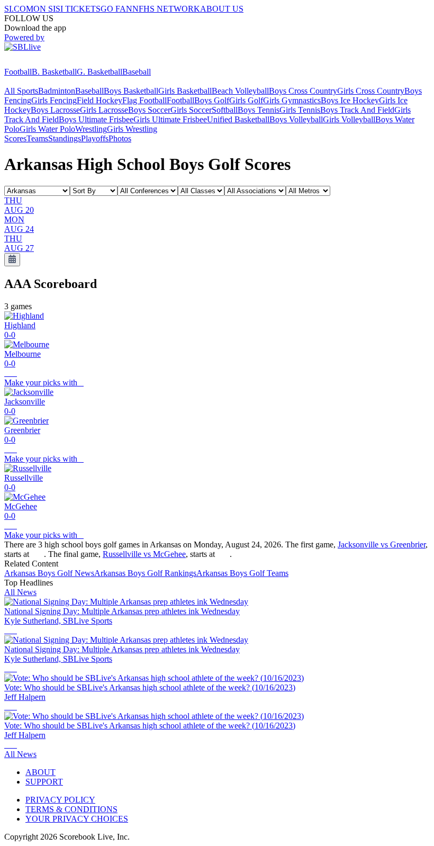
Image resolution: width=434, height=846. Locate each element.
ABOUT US (221, 8)
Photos (119, 138)
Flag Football (144, 100)
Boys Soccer (149, 109)
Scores (15, 138)
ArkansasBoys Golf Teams (242, 573)
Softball (225, 109)
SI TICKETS (78, 8)
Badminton (56, 90)
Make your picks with (44, 382)
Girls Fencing (54, 100)
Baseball (136, 71)
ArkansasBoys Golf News (49, 573)
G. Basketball (99, 71)
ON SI (44, 8)
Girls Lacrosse (104, 109)
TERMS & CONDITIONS (71, 809)
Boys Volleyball (296, 119)
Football (18, 71)
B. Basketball (54, 71)
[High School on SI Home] (45, 62)
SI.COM (18, 8)
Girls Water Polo (47, 128)
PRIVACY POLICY (60, 799)
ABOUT (40, 772)
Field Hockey (99, 100)
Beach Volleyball (240, 90)
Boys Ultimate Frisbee (96, 119)
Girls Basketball (185, 90)
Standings (64, 138)
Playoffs (94, 138)
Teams (37, 138)
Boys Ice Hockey (350, 100)
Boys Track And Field (357, 109)
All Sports (21, 90)
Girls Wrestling (132, 128)
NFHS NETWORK (166, 8)
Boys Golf (211, 100)
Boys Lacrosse (55, 109)
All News (20, 592)
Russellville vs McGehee (144, 554)
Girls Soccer (191, 109)
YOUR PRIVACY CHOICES (76, 818)
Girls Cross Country (370, 90)
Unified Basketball (238, 119)
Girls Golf (246, 100)
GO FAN (116, 8)
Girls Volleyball (349, 119)
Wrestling (91, 128)
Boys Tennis (258, 109)
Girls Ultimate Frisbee (170, 119)
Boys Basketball (131, 90)
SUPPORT (44, 781)
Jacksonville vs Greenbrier (382, 544)
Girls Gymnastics (292, 100)
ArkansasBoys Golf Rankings (145, 573)
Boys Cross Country (303, 90)
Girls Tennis (299, 109)
